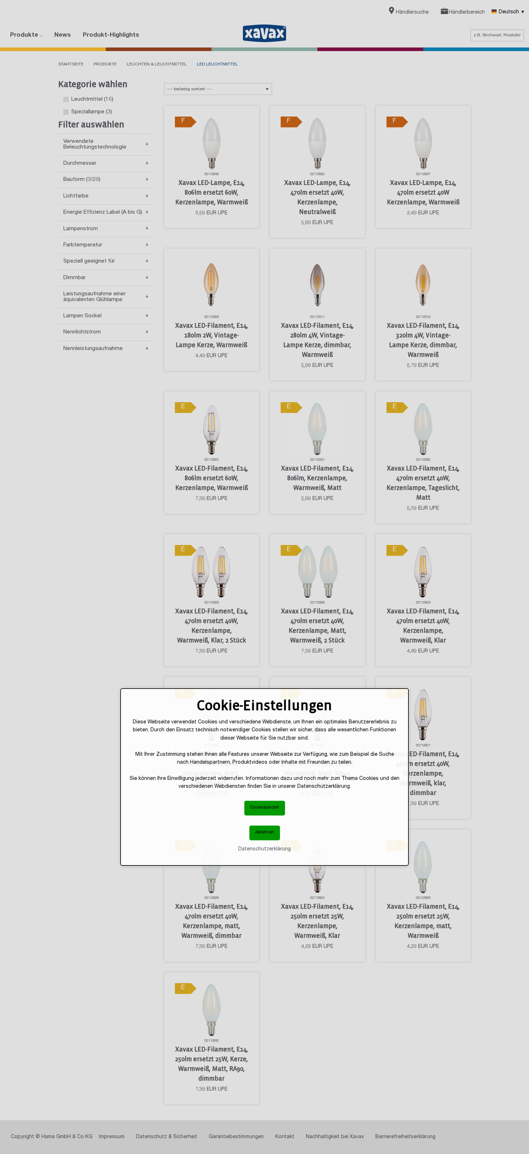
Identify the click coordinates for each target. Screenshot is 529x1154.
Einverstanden (264, 807)
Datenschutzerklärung (264, 849)
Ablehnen (264, 832)
